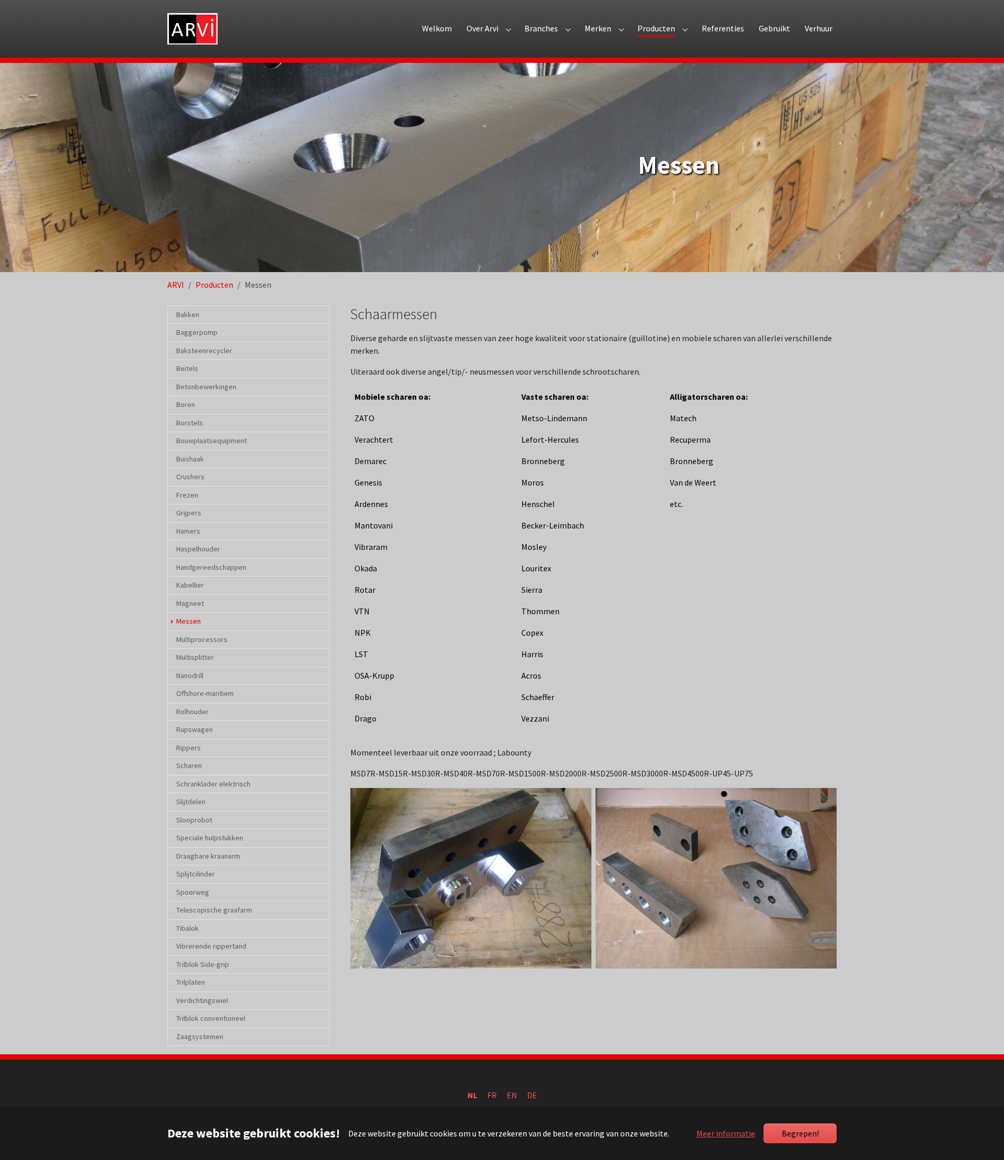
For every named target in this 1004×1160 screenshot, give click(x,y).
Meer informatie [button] (726, 1133)
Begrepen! (800, 1133)
